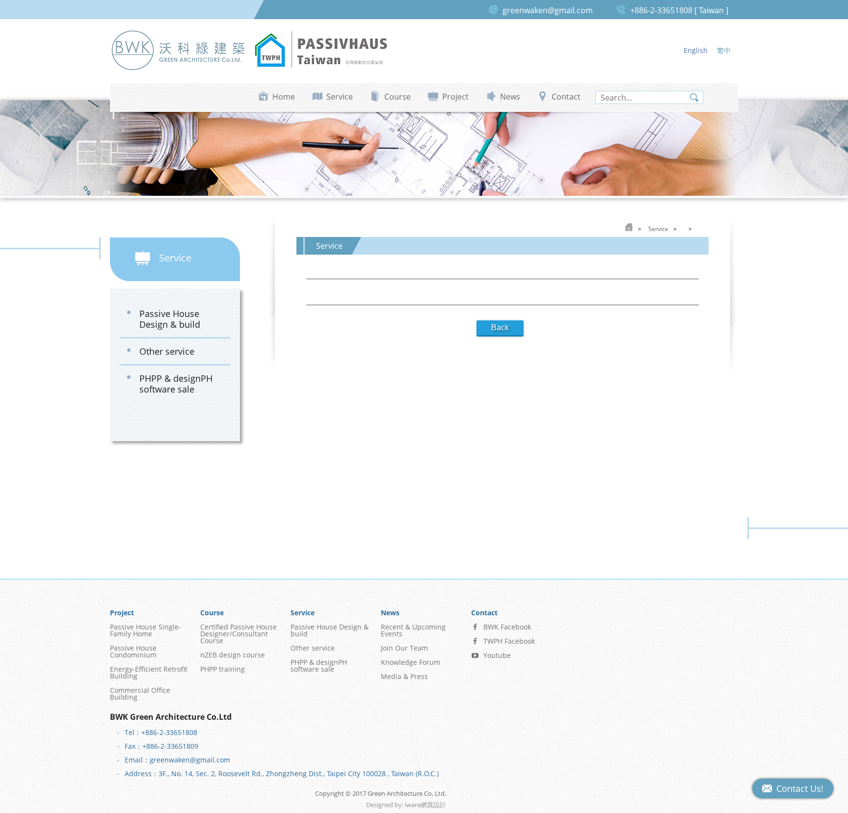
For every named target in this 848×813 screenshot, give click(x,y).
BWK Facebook (507, 626)
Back (500, 327)
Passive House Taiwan (321, 50)
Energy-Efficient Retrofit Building (148, 672)
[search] (649, 97)
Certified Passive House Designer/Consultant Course (238, 633)
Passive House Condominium (133, 651)
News (510, 96)
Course (397, 96)
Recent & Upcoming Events (413, 630)
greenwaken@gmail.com (548, 10)
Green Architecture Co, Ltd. (178, 50)
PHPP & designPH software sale (175, 383)
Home (283, 96)
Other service (166, 351)
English (696, 50)
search (694, 97)
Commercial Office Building (140, 693)
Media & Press (404, 676)
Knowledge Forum (410, 662)
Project (455, 96)
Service (339, 96)
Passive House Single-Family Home (145, 630)
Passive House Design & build (169, 319)
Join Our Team (404, 648)
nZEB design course (232, 654)
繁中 (724, 50)
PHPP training (222, 669)
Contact (566, 96)
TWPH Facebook (509, 641)
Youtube (497, 655)
